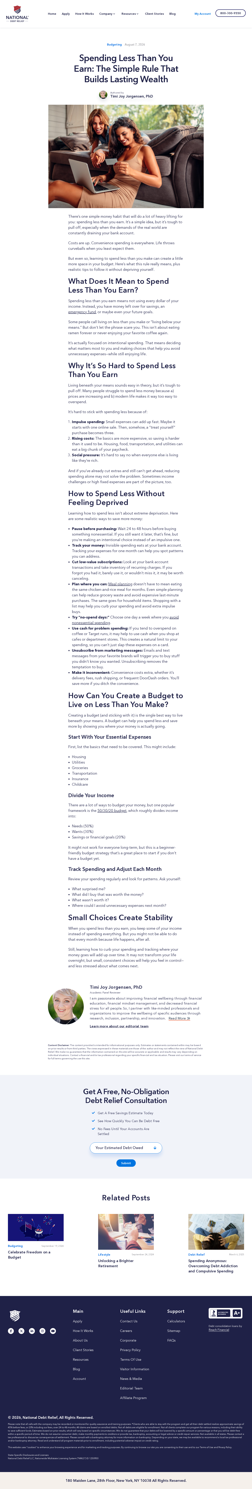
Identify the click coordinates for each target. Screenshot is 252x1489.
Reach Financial (219, 1330)
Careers (126, 1331)
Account (79, 1379)
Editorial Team (131, 1388)
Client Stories (83, 1350)
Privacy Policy (130, 1350)
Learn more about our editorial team (119, 1026)
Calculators (176, 1321)
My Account (203, 13)
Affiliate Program (133, 1398)
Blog (76, 1369)
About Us (80, 1340)
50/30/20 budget (112, 810)
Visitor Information (134, 1369)
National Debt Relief (17, 14)
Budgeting (114, 44)
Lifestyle (104, 1254)
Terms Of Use (130, 1360)
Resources (81, 1360)
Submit (126, 1163)
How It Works (83, 1331)
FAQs (171, 1340)
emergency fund (82, 312)
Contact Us (128, 1321)
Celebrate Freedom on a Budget (29, 1254)
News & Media (131, 1379)
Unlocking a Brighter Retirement (116, 1263)
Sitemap (173, 1331)
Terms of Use (206, 1447)
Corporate (128, 1340)
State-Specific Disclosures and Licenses (28, 1455)
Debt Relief (196, 1254)
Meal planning (120, 584)
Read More (178, 1018)
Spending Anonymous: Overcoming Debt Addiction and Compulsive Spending (213, 1266)
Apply (77, 1321)
